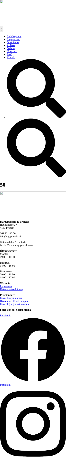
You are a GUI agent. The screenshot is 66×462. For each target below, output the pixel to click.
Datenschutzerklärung (11, 289)
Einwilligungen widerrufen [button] (14, 304)
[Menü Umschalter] (1, 29)
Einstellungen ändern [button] (11, 298)
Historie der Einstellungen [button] (14, 301)
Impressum (6, 286)
